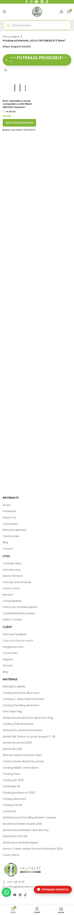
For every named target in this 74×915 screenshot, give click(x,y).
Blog (5, 542)
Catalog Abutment (14, 799)
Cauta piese (10, 524)
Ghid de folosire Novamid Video (22, 755)
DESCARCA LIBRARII (14, 686)
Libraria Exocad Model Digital (20, 842)
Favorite (8, 665)
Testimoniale (11, 536)
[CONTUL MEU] (61, 11)
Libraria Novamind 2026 (17, 742)
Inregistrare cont (13, 647)
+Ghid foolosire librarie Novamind (23, 761)
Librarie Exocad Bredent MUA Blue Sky (26, 830)
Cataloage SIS (11, 786)
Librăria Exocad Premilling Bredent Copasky (29, 817)
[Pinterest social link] (20, 895)
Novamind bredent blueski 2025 (22, 824)
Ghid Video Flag (12, 711)
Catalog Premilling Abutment (21, 705)
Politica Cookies (12, 619)
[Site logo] (37, 11)
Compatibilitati (12, 601)
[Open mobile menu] (4, 11)
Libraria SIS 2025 (12, 749)
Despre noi (9, 517)
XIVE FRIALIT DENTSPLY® (23, 129)
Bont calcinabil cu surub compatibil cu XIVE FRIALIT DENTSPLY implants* (17, 104)
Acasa (6, 505)
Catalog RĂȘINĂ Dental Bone (20, 768)
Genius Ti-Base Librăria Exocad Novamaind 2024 (33, 848)
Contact (8, 548)
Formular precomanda (17, 582)
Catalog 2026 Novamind (18, 724)
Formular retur (12, 570)
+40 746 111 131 (15, 882)
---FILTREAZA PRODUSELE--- (38, 60)
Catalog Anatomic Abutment (21, 693)
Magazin (8, 659)
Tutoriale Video (12, 563)
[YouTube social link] (14, 895)
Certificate (9, 811)
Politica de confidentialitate (20, 607)
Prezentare (9, 511)
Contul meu (10, 653)
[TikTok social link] (25, 895)
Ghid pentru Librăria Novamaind (23, 730)
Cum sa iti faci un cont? (18, 640)
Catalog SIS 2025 (13, 780)
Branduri (8, 594)
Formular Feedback (15, 634)
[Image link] (22, 869)
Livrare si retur (11, 588)
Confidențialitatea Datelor (19, 613)
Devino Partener (13, 576)
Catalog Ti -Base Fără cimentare (23, 699)
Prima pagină (11, 36)
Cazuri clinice (11, 855)
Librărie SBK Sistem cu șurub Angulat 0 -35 (29, 736)
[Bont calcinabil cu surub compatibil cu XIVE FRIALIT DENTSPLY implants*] (19, 87)
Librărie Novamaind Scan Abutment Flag (28, 718)
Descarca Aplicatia (14, 530)
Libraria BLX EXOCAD (15, 836)
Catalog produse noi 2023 (19, 792)
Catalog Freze (11, 774)
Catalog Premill (12, 805)
